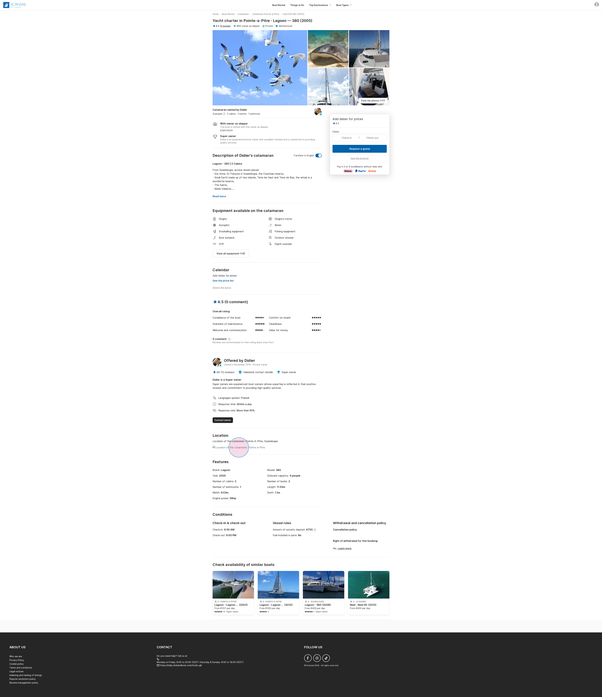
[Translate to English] (318, 155)
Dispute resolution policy (22, 679)
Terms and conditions (20, 667)
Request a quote (359, 148)
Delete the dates (222, 287)
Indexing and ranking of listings (25, 675)
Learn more (344, 548)
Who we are (15, 656)
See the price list (223, 280)
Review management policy (23, 682)
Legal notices (16, 671)
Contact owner (222, 420)
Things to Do (297, 5)
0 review (225, 26)
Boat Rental (278, 5)
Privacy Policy (16, 660)
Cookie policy (16, 664)
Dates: (336, 131)
